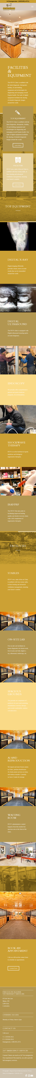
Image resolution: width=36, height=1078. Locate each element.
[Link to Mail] (31, 1075)
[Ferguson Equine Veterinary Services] (15, 6)
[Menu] (32, 6)
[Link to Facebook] (26, 1075)
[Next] (32, 621)
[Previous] (4, 621)
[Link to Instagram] (29, 1075)
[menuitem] (32, 6)
